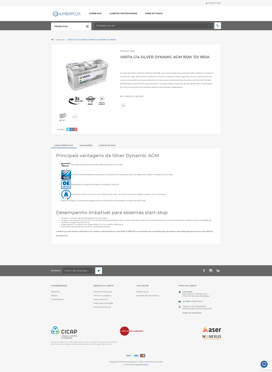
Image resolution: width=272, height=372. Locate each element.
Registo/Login (215, 3)
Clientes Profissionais (103, 292)
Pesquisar (217, 25)
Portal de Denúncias (102, 307)
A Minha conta (142, 292)
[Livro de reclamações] (132, 331)
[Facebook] (204, 270)
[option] (63, 116)
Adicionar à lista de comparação (123, 105)
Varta (132, 51)
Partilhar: (61, 129)
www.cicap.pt (65, 344)
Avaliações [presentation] (86, 145)
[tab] (63, 145)
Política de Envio (101, 299)
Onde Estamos (57, 299)
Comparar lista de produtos (147, 296)
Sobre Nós (55, 292)
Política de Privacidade (103, 303)
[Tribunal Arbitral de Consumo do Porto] (64, 332)
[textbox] (154, 26)
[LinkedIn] (217, 270)
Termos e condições (102, 296)
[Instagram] (211, 270)
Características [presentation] (63, 145)
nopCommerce (141, 365)
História (54, 296)
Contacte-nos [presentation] (107, 145)
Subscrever (98, 270)
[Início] (52, 39)
